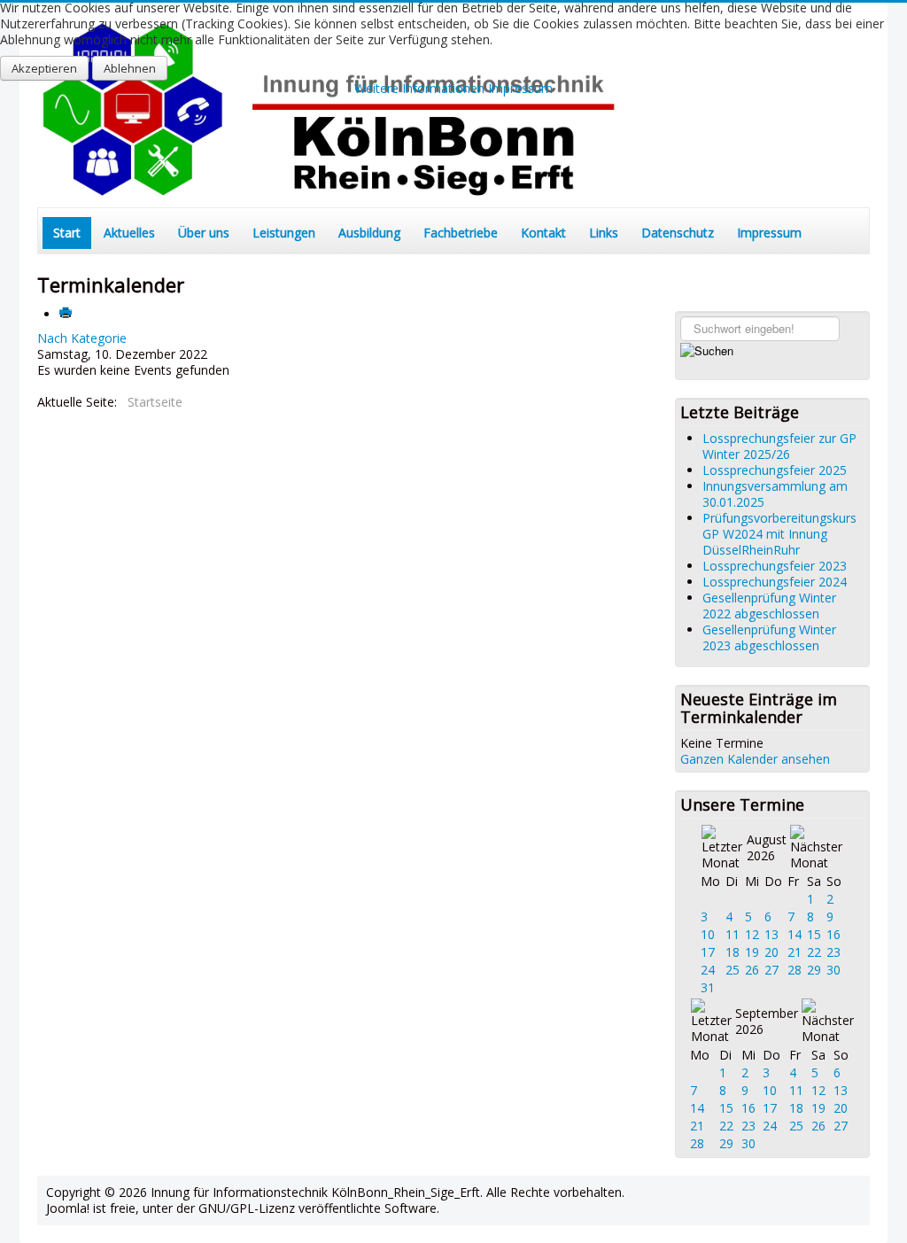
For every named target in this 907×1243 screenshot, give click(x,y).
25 (732, 969)
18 (732, 952)
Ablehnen (130, 68)
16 (833, 934)
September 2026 (766, 1021)
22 (814, 952)
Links (603, 232)
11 (732, 934)
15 (814, 934)
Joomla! (67, 1208)
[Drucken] (67, 314)
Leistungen (283, 232)
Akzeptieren (44, 68)
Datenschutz (677, 232)
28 (794, 969)
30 (833, 969)
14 (794, 934)
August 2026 (767, 847)
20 (771, 952)
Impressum (769, 232)
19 (752, 952)
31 (708, 987)
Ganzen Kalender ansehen (755, 758)
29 (814, 969)
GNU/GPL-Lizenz (246, 1208)
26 (752, 969)
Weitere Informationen (419, 88)
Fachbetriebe (460, 232)
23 (833, 952)
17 (708, 952)
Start (67, 232)
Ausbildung (369, 232)
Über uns (203, 232)
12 (752, 934)
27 (771, 969)
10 (708, 934)
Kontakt (543, 232)
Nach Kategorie (82, 338)
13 (771, 934)
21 (794, 952)
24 (708, 969)
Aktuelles (129, 232)
